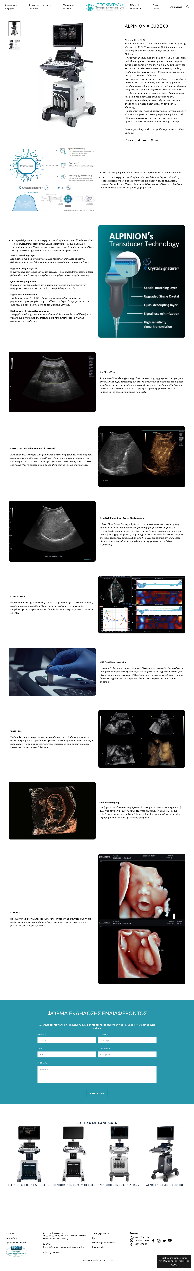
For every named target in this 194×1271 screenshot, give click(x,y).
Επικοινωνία (176, 7)
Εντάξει (174, 1265)
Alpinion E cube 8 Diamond (165, 1185)
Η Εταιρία (10, 1233)
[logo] (106, 7)
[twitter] (164, 1241)
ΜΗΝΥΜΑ (42, 1063)
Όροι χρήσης (12, 1238)
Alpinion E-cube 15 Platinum (120, 1185)
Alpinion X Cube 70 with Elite (74, 1185)
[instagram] (158, 1241)
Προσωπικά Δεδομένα (16, 1242)
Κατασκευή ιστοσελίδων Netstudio (97, 1260)
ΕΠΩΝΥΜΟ (104, 1034)
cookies (185, 1261)
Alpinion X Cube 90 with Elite (29, 1185)
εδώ (131, 133)
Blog (94, 1238)
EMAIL (41, 1049)
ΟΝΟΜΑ (41, 1034)
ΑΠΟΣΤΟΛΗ (97, 1093)
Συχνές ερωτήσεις (100, 1233)
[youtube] (170, 1240)
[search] (188, 7)
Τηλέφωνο (104, 1049)
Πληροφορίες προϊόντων (103, 1242)
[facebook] (153, 1241)
